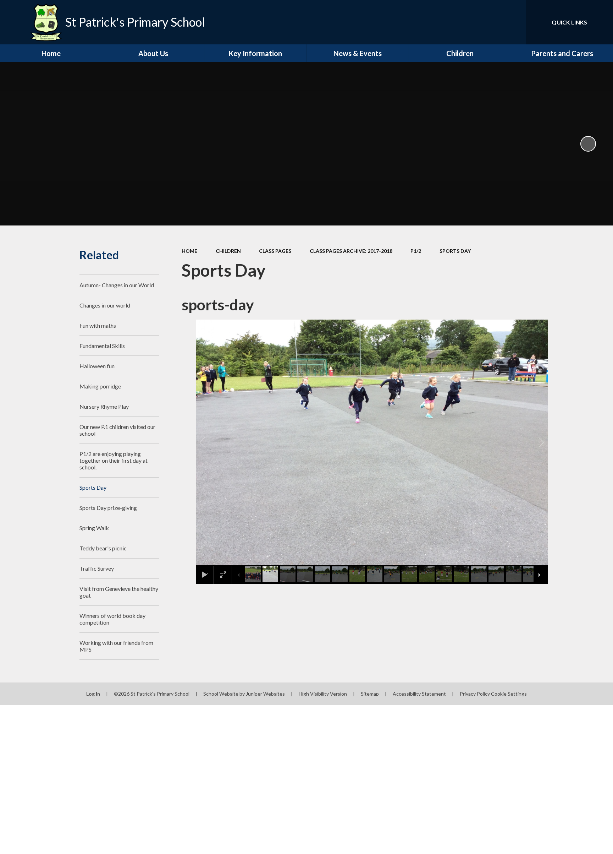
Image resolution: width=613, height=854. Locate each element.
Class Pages (275, 251)
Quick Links (569, 22)
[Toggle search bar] (513, 22)
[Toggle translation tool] (488, 22)
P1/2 (415, 251)
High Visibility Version (323, 694)
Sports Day (455, 251)
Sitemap (370, 694)
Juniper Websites (265, 694)
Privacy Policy (475, 694)
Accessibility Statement (419, 694)
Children (228, 251)
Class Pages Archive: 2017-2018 (351, 251)
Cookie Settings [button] (509, 694)
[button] (210, 442)
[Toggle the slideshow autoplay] (588, 144)
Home (189, 251)
